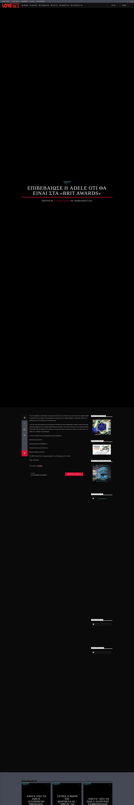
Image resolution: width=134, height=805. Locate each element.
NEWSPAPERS (41, 1)
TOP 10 (55, 5)
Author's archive (74, 511)
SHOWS (34, 5)
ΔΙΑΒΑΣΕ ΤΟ (67, 200)
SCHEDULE (45, 5)
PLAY (113, 5)
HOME (26, 5)
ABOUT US (65, 5)
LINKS (32, 1)
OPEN (124, 5)
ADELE (40, 503)
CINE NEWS (16, 1)
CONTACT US (78, 5)
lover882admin (62, 218)
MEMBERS (25, 1)
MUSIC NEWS (6, 1)
